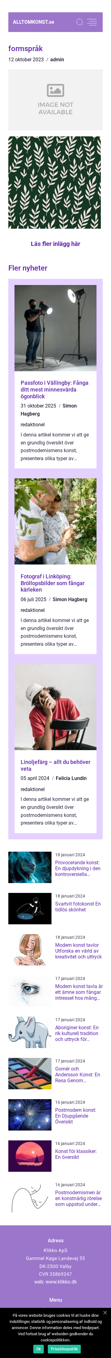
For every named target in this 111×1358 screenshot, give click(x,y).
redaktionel (33, 425)
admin (57, 59)
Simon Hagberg (70, 599)
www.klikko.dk (61, 1282)
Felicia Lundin (71, 778)
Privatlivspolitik (64, 1349)
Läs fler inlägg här (55, 243)
